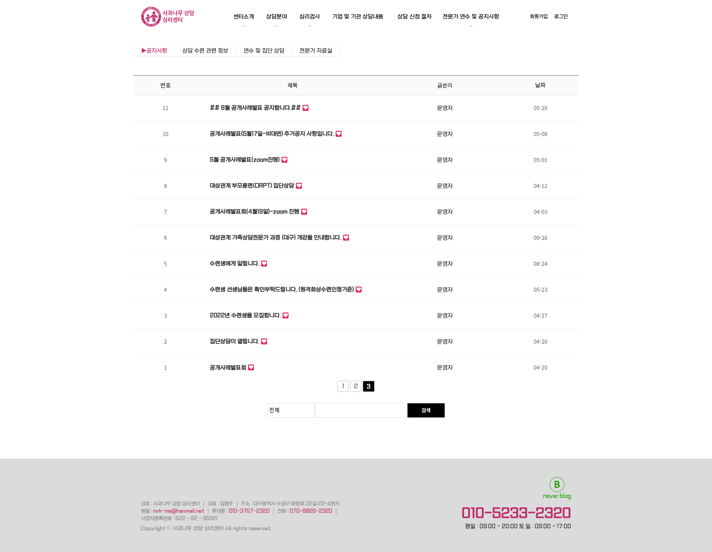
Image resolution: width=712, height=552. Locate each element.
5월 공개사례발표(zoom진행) (245, 159)
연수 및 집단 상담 (264, 50)
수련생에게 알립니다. (234, 263)
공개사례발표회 (228, 367)
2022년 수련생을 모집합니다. (245, 315)
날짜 (540, 85)
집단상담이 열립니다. (234, 341)
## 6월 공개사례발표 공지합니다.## (255, 108)
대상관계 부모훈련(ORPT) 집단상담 (252, 185)
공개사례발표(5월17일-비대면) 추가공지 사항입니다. (272, 133)
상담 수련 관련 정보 (205, 50)
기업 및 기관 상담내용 (357, 16)
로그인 (561, 16)
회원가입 (539, 16)
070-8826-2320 (311, 511)
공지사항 (156, 50)
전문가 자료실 (316, 50)
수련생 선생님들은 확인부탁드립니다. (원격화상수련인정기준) (282, 289)
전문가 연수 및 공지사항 (471, 16)
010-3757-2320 (249, 511)
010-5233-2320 (516, 513)
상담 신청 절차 (415, 16)
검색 (426, 410)
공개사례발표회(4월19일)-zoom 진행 (254, 211)
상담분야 (276, 16)
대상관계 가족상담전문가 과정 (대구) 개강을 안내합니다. (275, 237)
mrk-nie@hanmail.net (178, 511)
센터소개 (243, 16)
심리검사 (309, 16)
